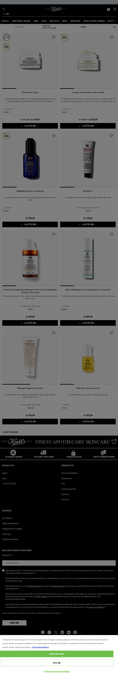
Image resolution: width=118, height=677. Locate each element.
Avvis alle (57, 663)
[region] (59, 656)
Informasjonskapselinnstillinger (56, 671)
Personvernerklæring (40, 647)
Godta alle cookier (56, 654)
